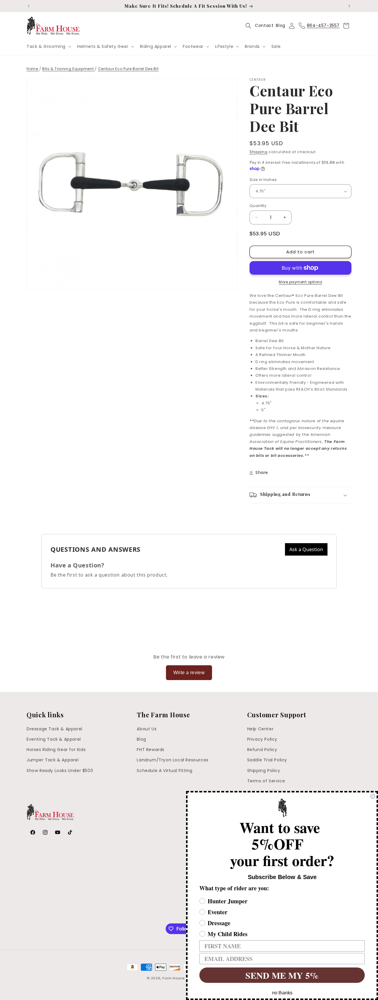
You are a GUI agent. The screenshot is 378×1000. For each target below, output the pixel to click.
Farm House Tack (178, 978)
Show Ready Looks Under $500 (60, 771)
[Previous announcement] (28, 6)
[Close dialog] (373, 796)
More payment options (300, 281)
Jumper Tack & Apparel (53, 760)
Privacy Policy (262, 739)
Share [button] (261, 472)
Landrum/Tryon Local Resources (172, 760)
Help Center (260, 729)
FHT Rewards (150, 750)
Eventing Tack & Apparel (54, 739)
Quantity (258, 205)
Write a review (189, 672)
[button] (48, 46)
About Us (147, 729)
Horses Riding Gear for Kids (56, 750)
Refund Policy (262, 750)
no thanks (282, 992)
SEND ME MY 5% (282, 975)
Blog (280, 25)
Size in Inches (263, 179)
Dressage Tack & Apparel (54, 729)
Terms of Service (266, 781)
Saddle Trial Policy (267, 760)
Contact (264, 25)
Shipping (259, 151)
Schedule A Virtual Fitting (165, 771)
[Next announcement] (349, 6)
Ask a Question (306, 549)
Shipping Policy (263, 771)
